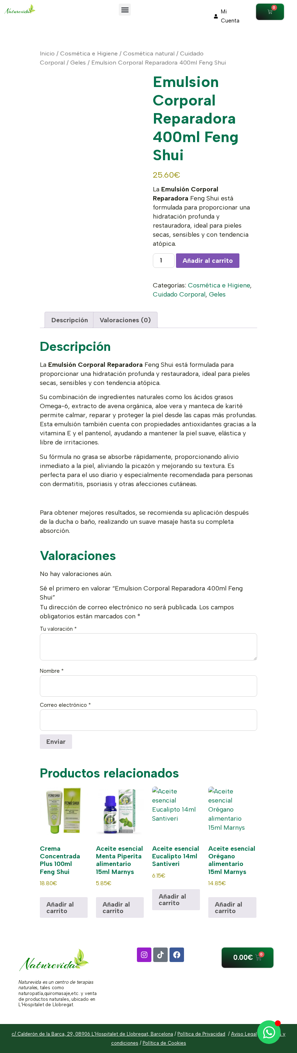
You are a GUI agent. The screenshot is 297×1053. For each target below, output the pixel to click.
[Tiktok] (160, 955)
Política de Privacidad (201, 1034)
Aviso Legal (244, 1034)
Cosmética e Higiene (89, 53)
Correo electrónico (65, 705)
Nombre (52, 671)
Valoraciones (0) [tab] (125, 320)
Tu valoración (58, 629)
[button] (125, 10)
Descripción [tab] (69, 320)
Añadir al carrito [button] (60, 907)
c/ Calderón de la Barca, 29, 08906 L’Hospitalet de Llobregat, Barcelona (92, 1034)
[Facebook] (177, 955)
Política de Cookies (164, 1043)
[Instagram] (144, 955)
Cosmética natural (149, 53)
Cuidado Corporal (179, 294)
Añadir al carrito (208, 260)
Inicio (47, 53)
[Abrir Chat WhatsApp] (269, 1032)
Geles (78, 62)
